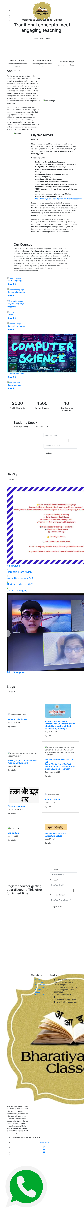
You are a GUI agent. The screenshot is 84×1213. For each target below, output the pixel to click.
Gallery (38, 990)
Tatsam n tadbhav (16, 806)
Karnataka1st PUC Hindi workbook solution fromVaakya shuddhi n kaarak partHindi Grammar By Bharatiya (60, 725)
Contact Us (39, 995)
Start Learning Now (42, 39)
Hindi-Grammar (52, 799)
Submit (49, 453)
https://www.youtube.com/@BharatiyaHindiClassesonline (58, 199)
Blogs (37, 992)
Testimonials (40, 987)
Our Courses (40, 985)
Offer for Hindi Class (17, 719)
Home (37, 980)
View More (13, 479)
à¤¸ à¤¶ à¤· (14, 833)
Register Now (56, 907)
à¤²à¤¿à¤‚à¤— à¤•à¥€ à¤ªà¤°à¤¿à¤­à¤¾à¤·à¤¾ (22, 761)
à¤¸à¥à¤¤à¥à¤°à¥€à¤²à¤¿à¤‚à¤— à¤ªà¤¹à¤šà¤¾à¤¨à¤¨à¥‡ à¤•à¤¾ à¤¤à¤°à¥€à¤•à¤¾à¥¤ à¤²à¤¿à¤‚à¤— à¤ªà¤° (60, 764)
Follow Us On (44, 1142)
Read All (12, 692)
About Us (39, 982)
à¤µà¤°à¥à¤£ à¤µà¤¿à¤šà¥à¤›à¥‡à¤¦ (55, 834)
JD (44, 1155)
